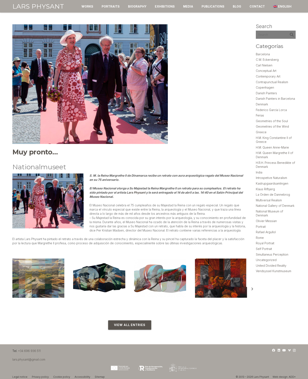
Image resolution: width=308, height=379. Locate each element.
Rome (260, 237)
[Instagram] (294, 350)
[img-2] (38, 278)
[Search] (291, 35)
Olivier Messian (266, 221)
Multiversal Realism (269, 200)
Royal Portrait (265, 243)
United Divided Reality (271, 265)
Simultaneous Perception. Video (36, 300)
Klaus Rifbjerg (265, 189)
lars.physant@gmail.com (28, 359)
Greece (261, 132)
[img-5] (99, 278)
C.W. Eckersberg (267, 59)
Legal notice (19, 376)
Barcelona (263, 54)
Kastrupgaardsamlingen (272, 183)
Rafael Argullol (266, 232)
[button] (122, 6)
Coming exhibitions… (89, 300)
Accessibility (82, 376)
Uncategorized (266, 260)
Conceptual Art (266, 70)
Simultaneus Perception (272, 254)
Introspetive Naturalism (271, 178)
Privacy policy (40, 376)
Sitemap (100, 376)
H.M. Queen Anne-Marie (272, 147)
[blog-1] (160, 278)
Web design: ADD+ (284, 376)
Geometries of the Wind (272, 126)
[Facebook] (273, 350)
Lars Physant (136, 192)
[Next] (252, 289)
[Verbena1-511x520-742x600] (221, 278)
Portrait (261, 226)
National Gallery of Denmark (275, 205)
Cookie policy (61, 376)
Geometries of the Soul (272, 121)
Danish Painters (266, 93)
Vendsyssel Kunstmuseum (273, 271)
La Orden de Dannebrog (273, 194)
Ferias (260, 115)
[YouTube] (284, 350)
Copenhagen (265, 87)
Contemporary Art (268, 76)
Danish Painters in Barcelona (275, 98)
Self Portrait (264, 249)
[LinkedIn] (279, 350)
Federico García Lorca (271, 110)
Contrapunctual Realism (272, 82)
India (259, 172)
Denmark (262, 104)
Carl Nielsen (264, 65)
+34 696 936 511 (29, 351)
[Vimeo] (289, 350)
